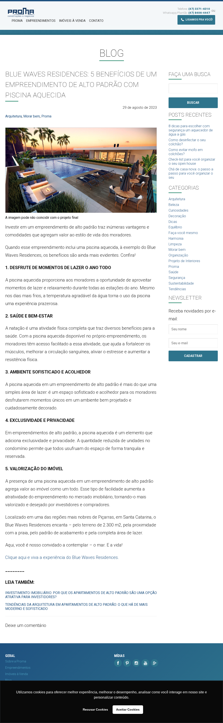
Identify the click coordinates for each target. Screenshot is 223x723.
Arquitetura (13, 116)
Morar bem (31, 116)
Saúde (173, 272)
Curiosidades (178, 210)
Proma (17, 21)
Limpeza (175, 244)
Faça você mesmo (183, 233)
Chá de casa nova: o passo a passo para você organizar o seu (191, 173)
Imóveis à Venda (72, 21)
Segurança (177, 278)
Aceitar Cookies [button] (128, 709)
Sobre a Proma (15, 661)
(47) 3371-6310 (199, 8)
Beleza (174, 205)
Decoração (177, 216)
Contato (96, 21)
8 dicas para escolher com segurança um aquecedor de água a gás (191, 130)
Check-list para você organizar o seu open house (192, 161)
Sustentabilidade (181, 283)
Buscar (193, 102)
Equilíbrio (175, 227)
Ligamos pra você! (199, 19)
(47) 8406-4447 (199, 12)
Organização (178, 255)
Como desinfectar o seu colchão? (187, 142)
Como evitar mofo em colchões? (186, 152)
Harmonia (176, 238)
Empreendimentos (41, 21)
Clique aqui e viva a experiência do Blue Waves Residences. (62, 557)
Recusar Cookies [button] (95, 709)
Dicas (173, 222)
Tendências (177, 289)
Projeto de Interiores (184, 261)
